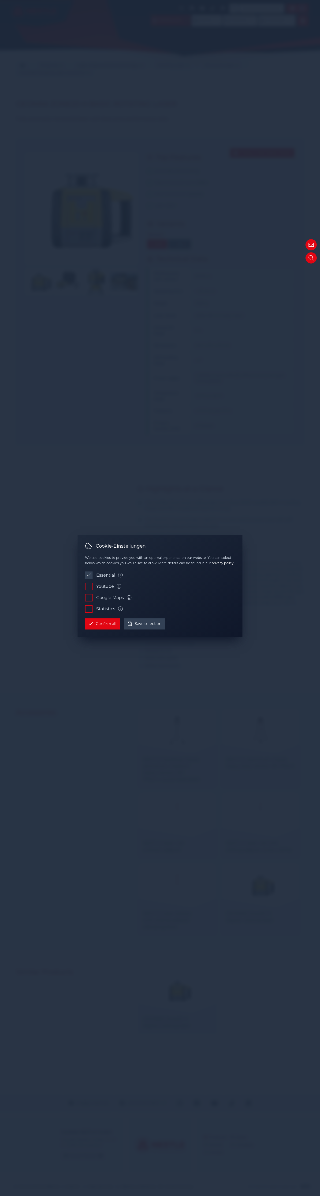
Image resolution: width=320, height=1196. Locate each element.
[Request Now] (311, 244)
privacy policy (223, 563)
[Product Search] (311, 258)
